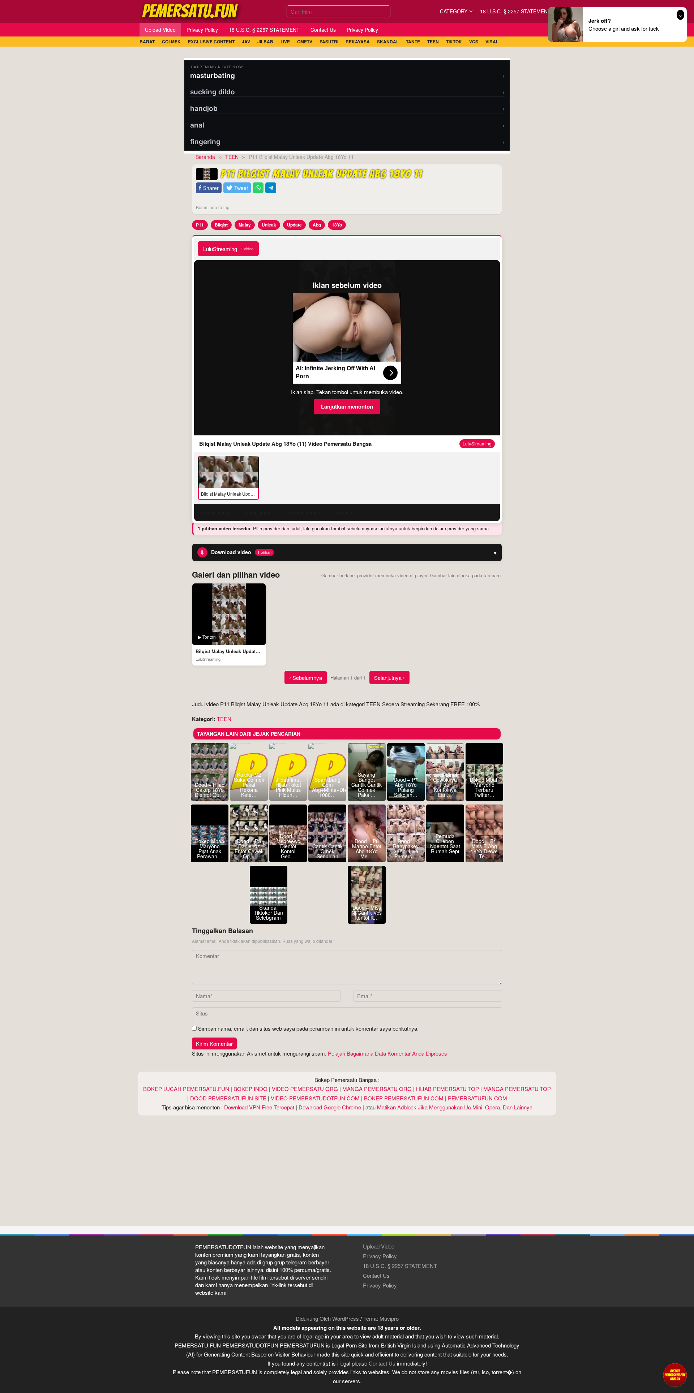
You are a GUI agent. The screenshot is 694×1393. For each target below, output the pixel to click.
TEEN (224, 719)
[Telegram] (270, 188)
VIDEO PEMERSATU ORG (305, 1088)
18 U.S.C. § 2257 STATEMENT (400, 1265)
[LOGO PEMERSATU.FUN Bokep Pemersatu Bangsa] (190, 10)
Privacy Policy (380, 1256)
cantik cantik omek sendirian (327, 851)
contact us (382, 1363)
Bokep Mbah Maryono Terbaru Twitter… (484, 787)
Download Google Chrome (330, 1107)
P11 (200, 224)
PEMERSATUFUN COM (477, 1098)
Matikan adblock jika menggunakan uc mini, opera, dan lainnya (454, 1107)
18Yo (337, 224)
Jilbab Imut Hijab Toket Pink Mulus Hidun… (288, 787)
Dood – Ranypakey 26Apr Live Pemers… (406, 848)
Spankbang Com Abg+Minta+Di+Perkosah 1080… (327, 787)
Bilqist (221, 224)
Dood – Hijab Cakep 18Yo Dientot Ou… (209, 789)
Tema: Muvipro (381, 1318)
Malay (245, 224)
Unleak (269, 224)
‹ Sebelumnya (305, 677)
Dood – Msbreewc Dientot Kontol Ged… (288, 846)
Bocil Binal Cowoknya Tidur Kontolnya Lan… (445, 784)
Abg (317, 224)
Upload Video (378, 1246)
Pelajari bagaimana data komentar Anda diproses (387, 1053)
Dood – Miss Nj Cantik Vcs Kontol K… (366, 912)
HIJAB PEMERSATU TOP (447, 1088)
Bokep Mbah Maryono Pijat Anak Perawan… (209, 848)
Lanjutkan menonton (347, 406)
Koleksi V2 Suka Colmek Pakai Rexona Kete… (249, 784)
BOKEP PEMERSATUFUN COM (404, 1098)
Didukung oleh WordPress (327, 1318)
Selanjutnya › (389, 677)
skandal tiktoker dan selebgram (268, 912)
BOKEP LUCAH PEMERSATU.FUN (186, 1088)
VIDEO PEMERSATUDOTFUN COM (315, 1098)
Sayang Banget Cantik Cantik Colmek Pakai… (366, 784)
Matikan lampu (304, 512)
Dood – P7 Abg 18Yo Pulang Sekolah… (406, 787)
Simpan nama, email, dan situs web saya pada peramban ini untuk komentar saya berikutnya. (308, 1028)
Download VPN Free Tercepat (259, 1107)
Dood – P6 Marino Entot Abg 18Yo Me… (366, 848)
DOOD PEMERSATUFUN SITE (228, 1098)
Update (294, 224)
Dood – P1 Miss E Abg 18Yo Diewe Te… (484, 848)
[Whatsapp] (258, 188)
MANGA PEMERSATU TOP (517, 1088)
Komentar (345, 512)
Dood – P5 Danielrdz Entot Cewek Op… (249, 848)
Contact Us (376, 1275)
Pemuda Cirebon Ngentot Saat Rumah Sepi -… (445, 846)
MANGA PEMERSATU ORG (377, 1088)
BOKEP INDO (250, 1088)
